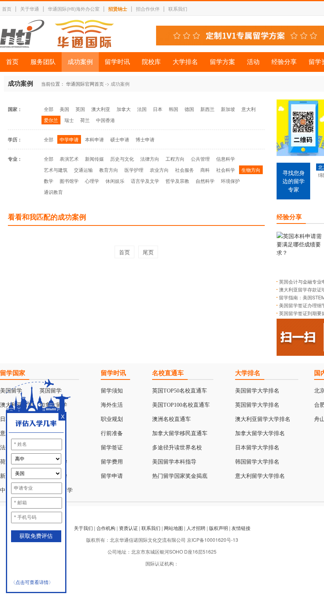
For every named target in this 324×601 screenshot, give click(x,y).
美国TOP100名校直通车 (181, 405)
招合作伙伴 (148, 8)
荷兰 (85, 119)
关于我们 (83, 527)
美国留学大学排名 (257, 391)
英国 (80, 108)
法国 (142, 108)
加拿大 (124, 108)
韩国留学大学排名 (257, 462)
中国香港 (105, 119)
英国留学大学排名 (257, 405)
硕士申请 (119, 139)
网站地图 (173, 527)
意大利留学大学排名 (260, 476)
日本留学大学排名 (257, 448)
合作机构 (105, 527)
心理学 (92, 180)
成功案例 (80, 61)
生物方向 (250, 169)
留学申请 (112, 476)
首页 (6, 8)
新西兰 (207, 108)
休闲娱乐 (114, 180)
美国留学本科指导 (174, 462)
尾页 (148, 252)
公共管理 (200, 158)
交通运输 (83, 169)
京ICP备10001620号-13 (212, 539)
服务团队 (43, 61)
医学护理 (133, 169)
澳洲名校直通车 (171, 419)
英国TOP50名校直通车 (179, 391)
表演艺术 (69, 158)
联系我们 (177, 8)
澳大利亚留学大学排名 (262, 419)
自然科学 (205, 180)
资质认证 (128, 527)
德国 (189, 108)
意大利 (248, 108)
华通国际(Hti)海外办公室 (74, 8)
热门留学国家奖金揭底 (179, 476)
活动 (253, 61)
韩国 (173, 108)
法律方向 (149, 158)
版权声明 (218, 527)
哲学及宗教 (177, 180)
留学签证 (112, 448)
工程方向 (175, 158)
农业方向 (159, 169)
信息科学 (225, 158)
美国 (64, 108)
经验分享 (284, 61)
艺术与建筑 (56, 169)
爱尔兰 (51, 119)
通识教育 (53, 191)
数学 (48, 180)
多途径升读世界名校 (177, 448)
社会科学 (225, 169)
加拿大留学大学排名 (260, 433)
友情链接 (241, 527)
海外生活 (112, 405)
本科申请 (94, 139)
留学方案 (222, 61)
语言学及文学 (145, 180)
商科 (205, 169)
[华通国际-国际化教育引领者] (57, 34)
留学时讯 (117, 61)
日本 (157, 108)
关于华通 (29, 8)
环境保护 (230, 180)
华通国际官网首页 (85, 83)
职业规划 (112, 419)
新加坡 (228, 108)
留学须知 (112, 391)
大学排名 (185, 61)
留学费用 (112, 462)
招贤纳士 (117, 8)
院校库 (151, 61)
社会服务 (184, 169)
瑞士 (69, 119)
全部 (48, 108)
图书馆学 (69, 180)
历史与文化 (122, 158)
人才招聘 (195, 527)
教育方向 (108, 169)
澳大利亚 (100, 108)
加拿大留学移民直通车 (179, 433)
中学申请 (69, 139)
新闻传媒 (94, 158)
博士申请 (145, 139)
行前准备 (112, 433)
